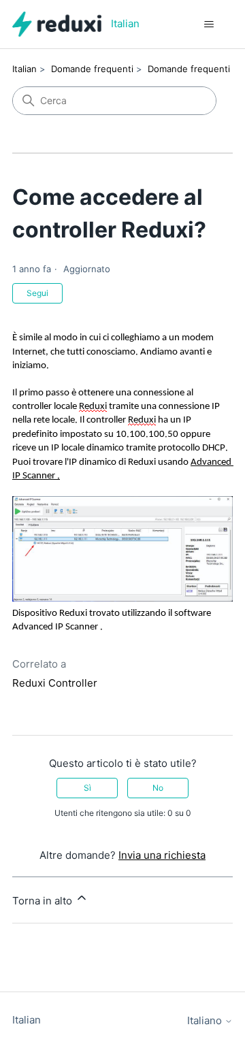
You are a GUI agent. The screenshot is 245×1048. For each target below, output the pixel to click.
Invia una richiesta (162, 855)
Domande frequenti (92, 68)
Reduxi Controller (54, 682)
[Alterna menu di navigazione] (208, 24)
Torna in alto (43, 900)
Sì (87, 788)
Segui (37, 293)
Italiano (206, 1020)
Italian (24, 68)
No (157, 788)
